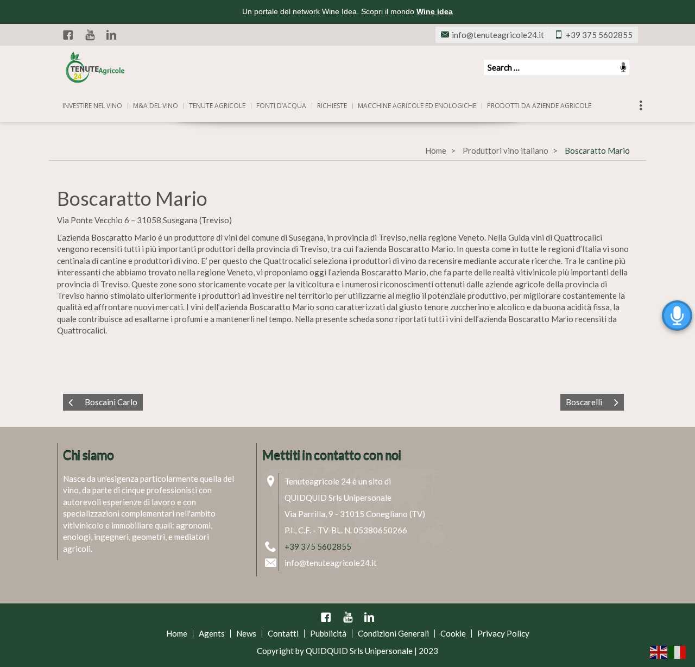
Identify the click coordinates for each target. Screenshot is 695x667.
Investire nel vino (92, 105)
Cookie (453, 633)
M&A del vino (155, 105)
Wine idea (434, 11)
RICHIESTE (332, 105)
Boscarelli (584, 402)
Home (435, 150)
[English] (659, 651)
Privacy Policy (503, 633)
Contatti (283, 633)
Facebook (68, 35)
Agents (212, 633)
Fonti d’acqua (281, 105)
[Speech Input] (556, 67)
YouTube (89, 35)
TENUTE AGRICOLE (217, 105)
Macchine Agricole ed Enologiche (417, 105)
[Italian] (677, 651)
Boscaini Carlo (111, 402)
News (246, 633)
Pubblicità (328, 633)
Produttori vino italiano (505, 150)
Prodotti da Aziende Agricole (539, 105)
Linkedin (111, 35)
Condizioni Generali (393, 633)
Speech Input (623, 67)
